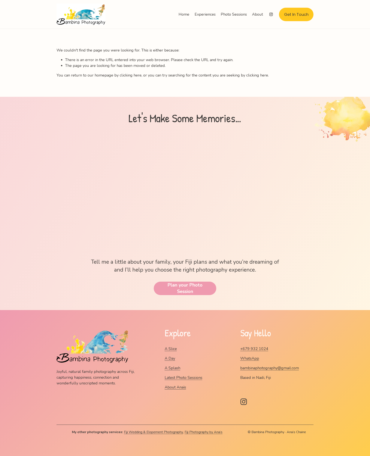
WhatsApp (249, 358)
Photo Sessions (234, 14)
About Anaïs (175, 387)
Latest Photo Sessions (183, 377)
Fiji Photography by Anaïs (203, 432)
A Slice (171, 348)
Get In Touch (296, 14)
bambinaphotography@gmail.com (269, 368)
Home (184, 14)
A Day (170, 358)
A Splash (172, 368)
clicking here (131, 75)
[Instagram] (271, 14)
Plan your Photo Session (185, 288)
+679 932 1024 (254, 348)
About (257, 14)
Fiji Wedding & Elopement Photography (153, 432)
